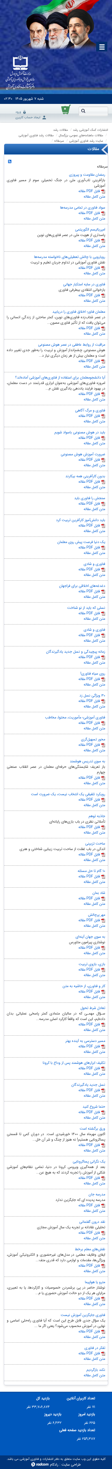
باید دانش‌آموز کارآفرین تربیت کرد (80, 520)
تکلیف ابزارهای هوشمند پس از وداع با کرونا (74, 1063)
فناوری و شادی (94, 564)
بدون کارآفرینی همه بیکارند (85, 476)
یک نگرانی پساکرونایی (89, 1161)
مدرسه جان (97, 1194)
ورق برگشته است (92, 1128)
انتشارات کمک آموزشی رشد (90, 129)
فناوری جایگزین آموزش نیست (83, 1315)
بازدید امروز (86, 1414)
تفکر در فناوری (94, 1348)
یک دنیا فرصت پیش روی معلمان (81, 542)
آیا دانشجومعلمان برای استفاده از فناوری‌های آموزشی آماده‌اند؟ (60, 377)
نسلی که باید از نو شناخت (86, 608)
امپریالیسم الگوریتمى (90, 229)
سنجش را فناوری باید (89, 498)
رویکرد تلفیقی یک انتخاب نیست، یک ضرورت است (68, 794)
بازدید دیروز (52, 1414)
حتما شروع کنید (94, 1107)
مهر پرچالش (96, 915)
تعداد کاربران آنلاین (81, 1398)
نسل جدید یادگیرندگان (88, 1085)
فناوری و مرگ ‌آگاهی (90, 410)
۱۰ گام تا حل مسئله (91, 871)
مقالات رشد (60, 129)
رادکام (54, 1464)
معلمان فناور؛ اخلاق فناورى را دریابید (78, 312)
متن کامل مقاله (94, 196)
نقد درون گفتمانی (92, 1222)
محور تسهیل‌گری (93, 739)
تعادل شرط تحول (92, 1008)
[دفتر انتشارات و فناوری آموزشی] (20, 72)
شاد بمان (98, 893)
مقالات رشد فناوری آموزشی (36, 135)
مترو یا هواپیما (95, 1282)
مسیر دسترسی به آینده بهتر (85, 1041)
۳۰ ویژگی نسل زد (92, 695)
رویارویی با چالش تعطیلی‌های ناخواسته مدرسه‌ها (69, 257)
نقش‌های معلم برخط (90, 1249)
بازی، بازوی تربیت (92, 964)
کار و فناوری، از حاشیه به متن (84, 986)
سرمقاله (59, 140)
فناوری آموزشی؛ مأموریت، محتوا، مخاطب (75, 717)
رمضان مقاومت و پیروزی (87, 175)
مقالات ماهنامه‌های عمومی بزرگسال (81, 135)
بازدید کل (43, 1398)
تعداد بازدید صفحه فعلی (77, 1430)
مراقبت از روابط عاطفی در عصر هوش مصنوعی (71, 344)
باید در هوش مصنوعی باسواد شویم (79, 432)
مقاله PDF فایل (89, 191)
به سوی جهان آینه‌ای (90, 937)
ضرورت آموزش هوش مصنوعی (83, 454)
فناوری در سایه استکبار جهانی (84, 284)
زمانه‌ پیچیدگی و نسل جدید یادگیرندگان (75, 651)
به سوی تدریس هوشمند (87, 761)
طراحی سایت (71, 1464)
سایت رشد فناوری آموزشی (86, 140)
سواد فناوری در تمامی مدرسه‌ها (82, 207)
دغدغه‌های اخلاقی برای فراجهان (82, 586)
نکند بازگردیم (95, 1370)
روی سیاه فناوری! (92, 673)
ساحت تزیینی (95, 843)
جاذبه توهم (97, 816)
